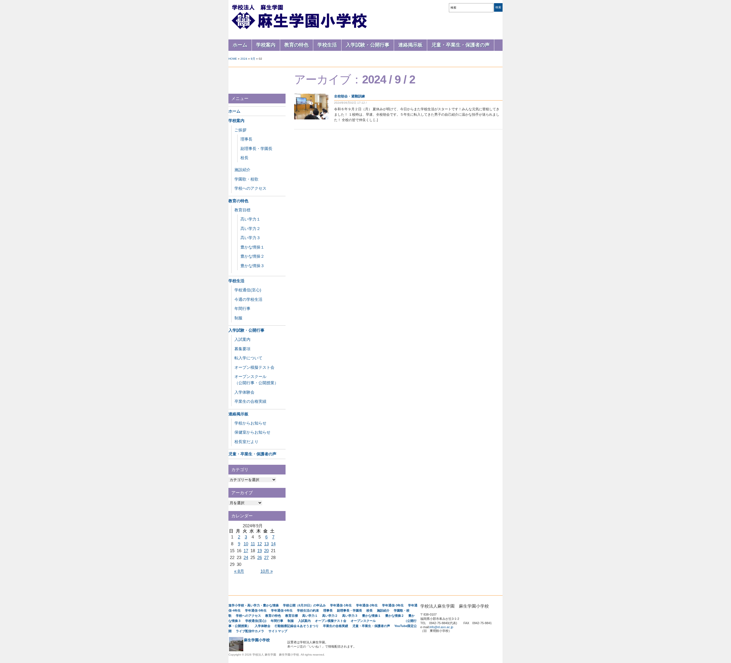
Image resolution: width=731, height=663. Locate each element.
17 (246, 550)
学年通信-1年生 (341, 605)
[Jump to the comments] (368, 102)
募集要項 (242, 348)
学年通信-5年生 (256, 610)
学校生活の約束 (308, 610)
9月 (253, 58)
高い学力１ (250, 219)
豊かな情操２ (252, 256)
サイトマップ (277, 631)
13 (266, 543)
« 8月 (239, 571)
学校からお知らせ (250, 423)
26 (259, 557)
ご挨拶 (240, 130)
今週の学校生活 (248, 299)
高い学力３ (250, 237)
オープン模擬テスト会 (254, 367)
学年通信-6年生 (282, 610)
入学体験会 (244, 392)
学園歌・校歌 (246, 179)
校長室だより (246, 441)
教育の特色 (296, 45)
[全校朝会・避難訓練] (311, 118)
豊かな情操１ (252, 247)
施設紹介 (242, 169)
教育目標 (242, 210)
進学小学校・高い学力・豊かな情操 (253, 605)
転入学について (248, 358)
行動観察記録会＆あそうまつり (297, 626)
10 (246, 543)
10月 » (266, 571)
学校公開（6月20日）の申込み (304, 605)
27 (266, 557)
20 (266, 550)
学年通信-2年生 (367, 605)
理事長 (246, 139)
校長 (244, 157)
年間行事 (242, 308)
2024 (243, 58)
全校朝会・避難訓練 (349, 96)
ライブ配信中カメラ (250, 631)
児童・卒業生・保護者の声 (460, 45)
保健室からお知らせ (252, 432)
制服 (238, 318)
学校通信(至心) (247, 290)
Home (232, 58)
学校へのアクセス (250, 188)
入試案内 (242, 339)
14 (273, 543)
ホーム (240, 45)
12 (259, 543)
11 (253, 543)
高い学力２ (250, 228)
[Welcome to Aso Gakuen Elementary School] (299, 29)
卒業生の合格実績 (250, 401)
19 (259, 550)
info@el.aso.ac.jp (441, 627)
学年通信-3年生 (393, 605)
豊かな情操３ (252, 265)
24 (246, 557)
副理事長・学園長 (256, 148)
